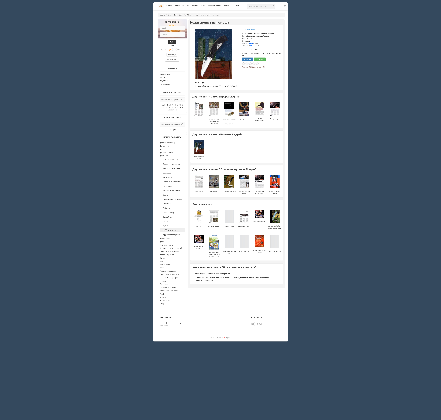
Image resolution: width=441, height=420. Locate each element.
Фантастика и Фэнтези (169, 291)
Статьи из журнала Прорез (258, 36)
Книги (177, 6)
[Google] (178, 49)
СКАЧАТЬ (248, 59)
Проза (162, 268)
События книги (253, 49)
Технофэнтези (214, 366)
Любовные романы (167, 255)
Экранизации (165, 84)
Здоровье (167, 173)
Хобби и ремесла (191, 15)
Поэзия (162, 261)
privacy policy (164, 325)
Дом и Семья (178, 15)
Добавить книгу (214, 6)
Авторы (195, 6)
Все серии (172, 129)
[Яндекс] (173, 49)
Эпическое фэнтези (216, 397)
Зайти (172, 42)
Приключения (165, 264)
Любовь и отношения (171, 190)
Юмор (162, 304)
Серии (203, 6)
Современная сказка (216, 345)
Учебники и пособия (168, 287)
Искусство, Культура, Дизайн (171, 248)
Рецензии (164, 81)
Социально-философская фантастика (223, 350)
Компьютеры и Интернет (170, 251)
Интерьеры (167, 177)
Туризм (166, 226)
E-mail (259, 324)
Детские (163, 149)
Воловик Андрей (267, 33)
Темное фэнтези (214, 361)
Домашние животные (171, 168)
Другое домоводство (171, 235)
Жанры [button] (185, 6)
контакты (174, 323)
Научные (163, 258)
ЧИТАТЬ (260, 59)
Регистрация (172, 55)
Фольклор (164, 297)
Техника (163, 281)
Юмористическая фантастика (220, 412)
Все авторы (172, 110)
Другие (162, 242)
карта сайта (183, 323)
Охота (165, 195)
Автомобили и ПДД (170, 159)
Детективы (164, 146)
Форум (226, 6)
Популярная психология (172, 199)
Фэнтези (211, 381)
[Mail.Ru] (165, 49)
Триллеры (164, 284)
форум (168, 323)
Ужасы (210, 371)
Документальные (166, 152)
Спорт (165, 221)
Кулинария (167, 186)
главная (162, 323)
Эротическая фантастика (218, 402)
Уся (209, 376)
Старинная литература (169, 277)
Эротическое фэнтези (217, 407)
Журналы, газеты (166, 245)
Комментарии (165, 74)
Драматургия (165, 238)
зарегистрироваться (204, 280)
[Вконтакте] (161, 49)
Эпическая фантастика (217, 391)
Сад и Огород (168, 212)
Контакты (236, 6)
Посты (162, 77)
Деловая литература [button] (191, 12)
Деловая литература (216, 12)
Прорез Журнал (253, 33)
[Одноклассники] (169, 49)
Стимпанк (212, 356)
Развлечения (168, 204)
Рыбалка (166, 208)
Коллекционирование (172, 182)
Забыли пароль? (172, 60)
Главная (169, 6)
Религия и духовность (168, 271)
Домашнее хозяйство (171, 164)
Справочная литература (169, 274)
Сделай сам (167, 217)
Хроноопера (213, 386)
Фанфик (163, 294)
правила (190, 323)
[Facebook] (182, 49)
